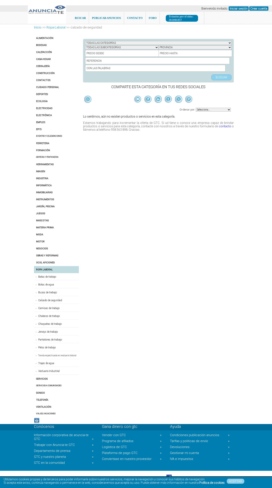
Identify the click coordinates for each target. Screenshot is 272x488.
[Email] (138, 106)
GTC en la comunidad (64, 463)
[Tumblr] (169, 106)
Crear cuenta (258, 8)
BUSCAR (80, 18)
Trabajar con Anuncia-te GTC (64, 445)
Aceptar (235, 481)
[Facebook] (148, 106)
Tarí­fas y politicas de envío (200, 441)
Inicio (37, 27)
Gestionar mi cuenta (200, 453)
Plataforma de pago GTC (132, 453)
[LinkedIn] (158, 106)
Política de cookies (212, 482)
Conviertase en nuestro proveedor (132, 459)
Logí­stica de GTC (132, 447)
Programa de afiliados (132, 441)
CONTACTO (135, 18)
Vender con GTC (132, 435)
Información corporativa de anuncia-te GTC (64, 437)
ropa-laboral (56, 27)
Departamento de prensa (64, 451)
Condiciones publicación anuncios (200, 435)
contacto (225, 126)
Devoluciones (200, 447)
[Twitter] (179, 106)
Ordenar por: (188, 109)
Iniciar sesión (239, 8)
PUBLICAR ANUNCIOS (106, 18)
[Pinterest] (189, 106)
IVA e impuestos (200, 459)
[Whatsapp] (88, 99)
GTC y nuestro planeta (64, 457)
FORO (153, 18)
